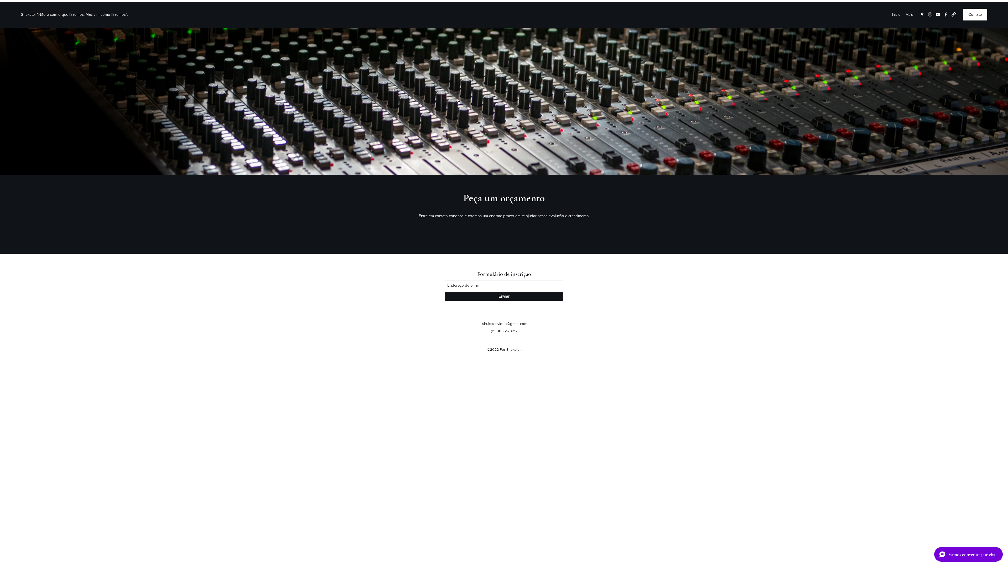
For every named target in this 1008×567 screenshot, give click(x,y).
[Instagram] (930, 14)
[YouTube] (938, 14)
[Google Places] (922, 14)
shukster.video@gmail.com (504, 323)
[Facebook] (945, 14)
